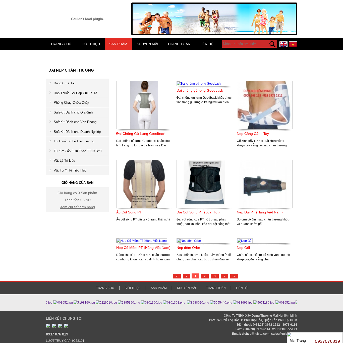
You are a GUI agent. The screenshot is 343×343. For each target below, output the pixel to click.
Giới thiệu (90, 44)
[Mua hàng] (137, 152)
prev (137, 17)
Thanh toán (178, 44)
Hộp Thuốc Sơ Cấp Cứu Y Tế (75, 93)
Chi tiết (148, 151)
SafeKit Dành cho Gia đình (73, 112)
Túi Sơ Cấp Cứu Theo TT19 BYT (78, 151)
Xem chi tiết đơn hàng (77, 207)
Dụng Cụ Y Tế (64, 83)
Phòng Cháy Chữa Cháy (71, 102)
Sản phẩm (118, 44)
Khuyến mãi (147, 44)
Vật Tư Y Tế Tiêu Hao (70, 170)
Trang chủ (60, 44)
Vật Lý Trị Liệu (64, 160)
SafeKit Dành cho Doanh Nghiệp (77, 132)
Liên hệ (206, 44)
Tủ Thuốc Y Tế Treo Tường (74, 141)
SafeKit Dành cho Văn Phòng (75, 122)
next (292, 17)
